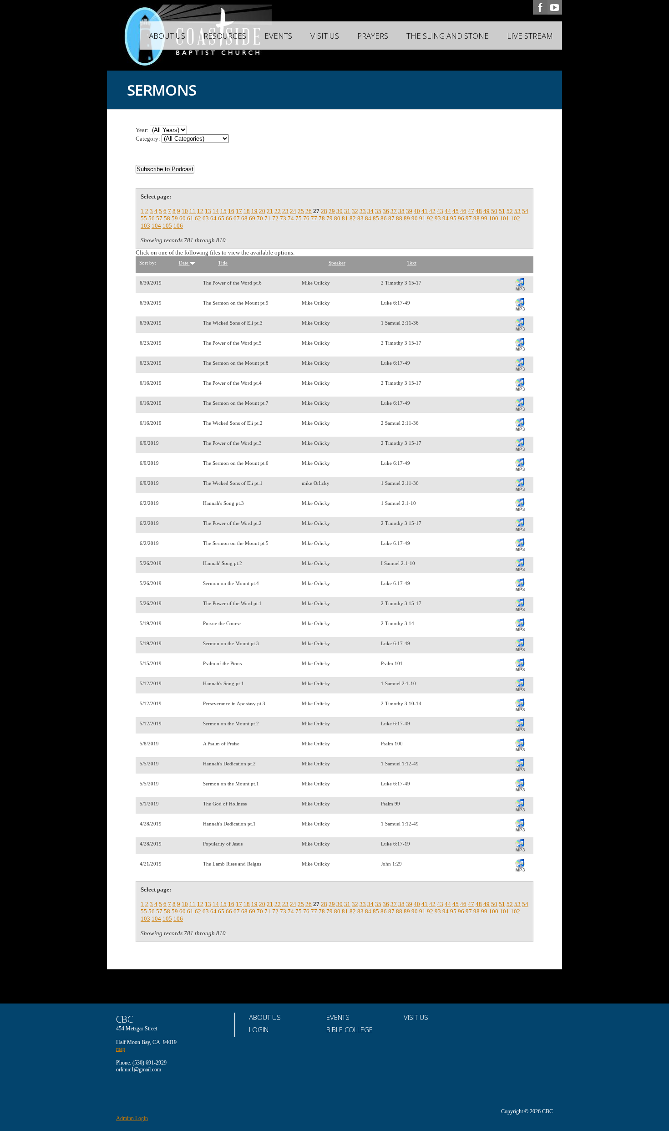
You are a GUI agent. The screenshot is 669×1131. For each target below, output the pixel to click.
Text (411, 262)
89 (407, 218)
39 (409, 211)
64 (213, 218)
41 (424, 211)
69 (252, 218)
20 (262, 211)
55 (144, 218)
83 (360, 218)
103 (145, 225)
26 (308, 211)
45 (455, 211)
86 (383, 218)
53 (517, 211)
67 (236, 218)
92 (430, 218)
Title (223, 262)
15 (223, 211)
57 (159, 218)
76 (306, 218)
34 (370, 211)
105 (167, 225)
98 (476, 218)
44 (448, 211)
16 (231, 211)
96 (461, 218)
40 (417, 211)
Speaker (337, 262)
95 (453, 218)
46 (463, 211)
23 (285, 211)
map (120, 1049)
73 (283, 218)
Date (184, 262)
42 (432, 211)
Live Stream (530, 36)
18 (246, 211)
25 (301, 211)
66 (229, 218)
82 (353, 218)
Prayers (372, 36)
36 (386, 211)
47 (471, 211)
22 (277, 211)
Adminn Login (132, 1118)
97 (469, 218)
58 (167, 218)
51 (502, 211)
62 (198, 218)
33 (363, 211)
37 (393, 211)
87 (391, 218)
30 (339, 211)
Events (278, 36)
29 (332, 211)
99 (484, 218)
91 (422, 218)
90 (414, 218)
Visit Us (324, 36)
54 (525, 211)
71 (267, 218)
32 (355, 211)
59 (175, 218)
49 (486, 211)
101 (504, 218)
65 (221, 218)
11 (192, 211)
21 (270, 211)
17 (239, 211)
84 (368, 218)
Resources (224, 36)
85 (376, 218)
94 (445, 218)
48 (479, 211)
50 (494, 211)
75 (298, 218)
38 (401, 211)
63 (206, 218)
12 (200, 211)
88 (399, 218)
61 (190, 218)
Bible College (349, 1029)
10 (185, 211)
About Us (167, 36)
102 (515, 218)
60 (182, 218)
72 (275, 218)
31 (347, 211)
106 (178, 225)
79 (329, 218)
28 (324, 211)
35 (378, 211)
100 (493, 218)
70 (260, 218)
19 (254, 211)
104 (156, 225)
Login (259, 1029)
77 (314, 218)
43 (440, 211)
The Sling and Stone (447, 36)
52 (510, 211)
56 (151, 218)
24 (293, 211)
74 (291, 218)
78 (322, 218)
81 (345, 218)
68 (244, 218)
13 (208, 211)
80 (337, 218)
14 (216, 211)
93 (438, 218)
